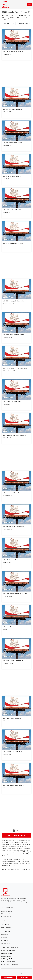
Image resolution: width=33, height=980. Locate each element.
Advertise (4, 937)
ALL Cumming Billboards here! (13, 51)
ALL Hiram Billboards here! (12, 627)
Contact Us (4, 934)
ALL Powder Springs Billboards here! (15, 368)
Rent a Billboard (6, 927)
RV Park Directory (6, 956)
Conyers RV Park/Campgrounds (19, 861)
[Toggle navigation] (29, 4)
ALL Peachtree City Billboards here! (14, 435)
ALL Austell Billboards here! (12, 210)
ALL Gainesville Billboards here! (13, 526)
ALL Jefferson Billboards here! (13, 243)
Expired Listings (6, 916)
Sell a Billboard (5, 924)
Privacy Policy (5, 940)
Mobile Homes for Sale (8, 950)
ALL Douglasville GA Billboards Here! (15, 593)
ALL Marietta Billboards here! (12, 109)
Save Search (8, 977)
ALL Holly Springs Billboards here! (14, 560)
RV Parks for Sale (6, 953)
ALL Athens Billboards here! (12, 401)
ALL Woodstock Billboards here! (13, 334)
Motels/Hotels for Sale (8, 961)
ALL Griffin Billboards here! (12, 176)
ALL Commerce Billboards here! (13, 785)
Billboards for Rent (6, 914)
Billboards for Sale (6, 911)
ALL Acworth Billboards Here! (12, 751)
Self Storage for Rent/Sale (9, 959)
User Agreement (6, 943)
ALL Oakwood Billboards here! (13, 143)
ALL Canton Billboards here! (12, 718)
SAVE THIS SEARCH (16, 835)
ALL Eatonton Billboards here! (13, 660)
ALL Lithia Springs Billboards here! (14, 301)
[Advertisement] (16, 810)
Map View (24, 977)
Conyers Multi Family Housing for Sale (13, 863)
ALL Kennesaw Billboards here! (13, 493)
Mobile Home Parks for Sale (9, 964)
